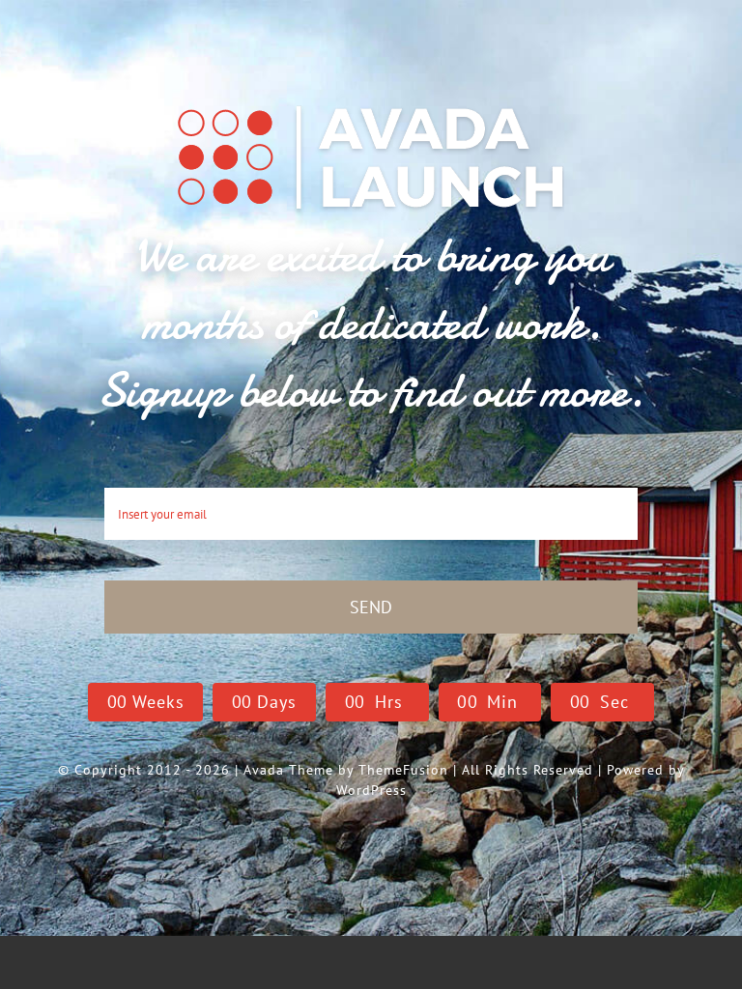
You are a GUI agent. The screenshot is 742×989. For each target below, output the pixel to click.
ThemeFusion (403, 769)
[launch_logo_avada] (371, 104)
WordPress (371, 790)
